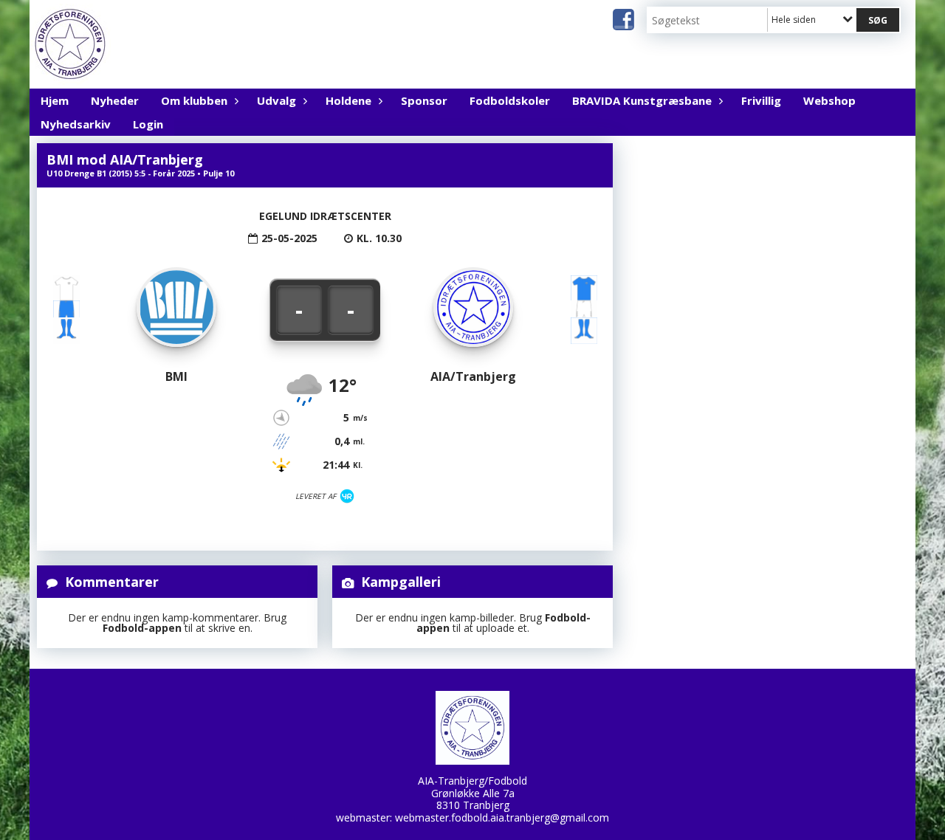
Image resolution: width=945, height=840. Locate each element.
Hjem (55, 100)
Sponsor (424, 100)
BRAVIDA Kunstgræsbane (642, 100)
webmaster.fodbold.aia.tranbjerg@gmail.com (502, 817)
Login (148, 124)
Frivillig (761, 100)
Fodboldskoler (510, 100)
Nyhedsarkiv (76, 124)
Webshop (829, 100)
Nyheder (115, 100)
